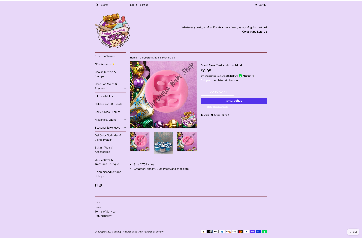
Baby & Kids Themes (110, 112)
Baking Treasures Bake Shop (128, 231)
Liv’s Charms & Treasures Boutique (110, 162)
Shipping (206, 80)
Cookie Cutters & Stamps (110, 74)
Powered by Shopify (153, 231)
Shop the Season (110, 56)
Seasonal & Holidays (110, 127)
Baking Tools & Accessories (110, 149)
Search (99, 207)
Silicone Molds (110, 96)
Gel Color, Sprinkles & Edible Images (110, 137)
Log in (133, 4)
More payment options (217, 106)
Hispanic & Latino (110, 119)
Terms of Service (105, 211)
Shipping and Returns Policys (108, 174)
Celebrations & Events (110, 104)
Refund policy (103, 215)
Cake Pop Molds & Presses (110, 86)
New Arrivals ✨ (105, 64)
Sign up (144, 4)
